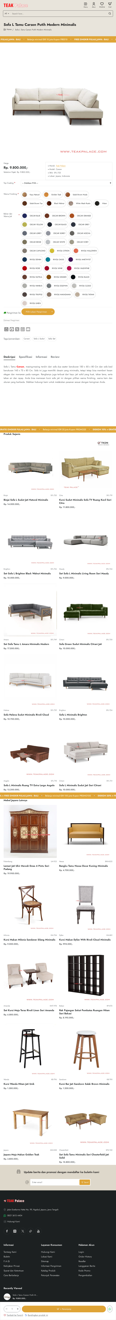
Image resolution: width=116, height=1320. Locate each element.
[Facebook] (7, 1231)
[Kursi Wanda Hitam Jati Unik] (30, 1049)
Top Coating (8, 183)
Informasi (41, 357)
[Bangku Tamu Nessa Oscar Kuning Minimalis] (85, 831)
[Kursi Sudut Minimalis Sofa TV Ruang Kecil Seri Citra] (85, 465)
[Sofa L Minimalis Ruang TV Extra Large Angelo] (30, 750)
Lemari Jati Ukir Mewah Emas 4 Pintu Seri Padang (26, 867)
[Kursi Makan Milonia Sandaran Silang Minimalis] (30, 905)
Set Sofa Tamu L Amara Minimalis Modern (26, 644)
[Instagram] (14, 1231)
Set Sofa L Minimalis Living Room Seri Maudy (84, 573)
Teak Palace (61, 166)
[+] (17, 1309)
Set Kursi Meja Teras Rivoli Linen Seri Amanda (29, 1010)
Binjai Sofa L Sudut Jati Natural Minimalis (26, 500)
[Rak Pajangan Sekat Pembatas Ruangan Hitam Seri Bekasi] (85, 975)
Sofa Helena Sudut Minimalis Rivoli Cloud (26, 714)
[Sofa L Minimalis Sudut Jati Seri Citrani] (85, 750)
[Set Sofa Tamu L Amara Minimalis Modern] (30, 609)
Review (55, 357)
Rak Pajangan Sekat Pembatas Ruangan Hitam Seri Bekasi (84, 1012)
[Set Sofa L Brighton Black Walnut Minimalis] (30, 539)
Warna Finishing (10, 194)
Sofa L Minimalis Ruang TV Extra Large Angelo (29, 785)
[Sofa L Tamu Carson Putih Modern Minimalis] (7, 1296)
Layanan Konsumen (51, 1245)
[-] (6, 1309)
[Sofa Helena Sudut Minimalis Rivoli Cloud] (30, 680)
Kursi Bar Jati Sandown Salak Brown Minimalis (84, 1084)
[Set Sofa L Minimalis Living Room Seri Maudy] (85, 539)
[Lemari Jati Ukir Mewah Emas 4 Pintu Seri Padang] (30, 831)
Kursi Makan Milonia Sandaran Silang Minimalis (29, 939)
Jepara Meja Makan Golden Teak (21, 1154)
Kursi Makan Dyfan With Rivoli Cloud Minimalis (85, 939)
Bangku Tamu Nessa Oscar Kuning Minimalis (83, 866)
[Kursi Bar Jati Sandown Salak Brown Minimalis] (85, 1049)
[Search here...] (110, 14)
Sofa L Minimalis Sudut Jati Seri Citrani (80, 785)
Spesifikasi (25, 357)
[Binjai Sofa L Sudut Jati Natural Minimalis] (30, 465)
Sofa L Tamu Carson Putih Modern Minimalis (25, 1295)
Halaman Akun (86, 1245)
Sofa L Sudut (39, 338)
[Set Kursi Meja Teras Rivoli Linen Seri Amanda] (30, 975)
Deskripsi (9, 357)
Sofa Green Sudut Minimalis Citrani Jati (80, 644)
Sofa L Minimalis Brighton (73, 714)
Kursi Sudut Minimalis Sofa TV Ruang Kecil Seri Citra (85, 501)
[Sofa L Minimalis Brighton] (85, 680)
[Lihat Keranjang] (110, 5)
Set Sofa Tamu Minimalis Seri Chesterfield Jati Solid (84, 1156)
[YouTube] (38, 1231)
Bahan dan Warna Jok (8, 215)
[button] (64, 1309)
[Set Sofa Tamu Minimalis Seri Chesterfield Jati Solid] (85, 1120)
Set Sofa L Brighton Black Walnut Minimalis (27, 573)
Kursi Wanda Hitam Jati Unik (19, 1084)
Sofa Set (51, 338)
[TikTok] (30, 1231)
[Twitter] (22, 1231)
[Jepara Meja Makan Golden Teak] (30, 1120)
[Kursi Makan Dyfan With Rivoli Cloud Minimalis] (85, 905)
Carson (27, 338)
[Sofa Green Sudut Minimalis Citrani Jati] (85, 609)
